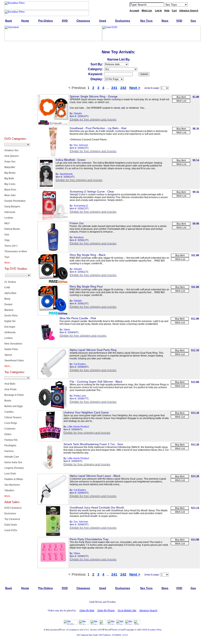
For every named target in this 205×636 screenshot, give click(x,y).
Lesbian (8, 217)
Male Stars (15, 119)
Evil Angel (9, 326)
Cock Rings (10, 423)
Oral (6, 234)
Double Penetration (15, 201)
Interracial (9, 212)
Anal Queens (11, 156)
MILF (7, 223)
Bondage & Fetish (14, 395)
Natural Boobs (12, 229)
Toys (6, 257)
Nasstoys (79, 237)
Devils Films (11, 315)
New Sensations (13, 343)
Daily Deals (10, 524)
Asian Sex (9, 161)
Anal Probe (10, 389)
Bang (7, 298)
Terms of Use (118, 630)
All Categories (15, 89)
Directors (15, 130)
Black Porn (10, 189)
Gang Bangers (12, 206)
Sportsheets (66, 174)
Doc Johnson (81, 145)
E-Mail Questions (51, 630)
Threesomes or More (15, 251)
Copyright (130, 630)
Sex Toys (15, 79)
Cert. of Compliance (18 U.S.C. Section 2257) (82, 630)
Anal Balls (9, 383)
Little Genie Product (78, 426)
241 (114, 88)
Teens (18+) (10, 245)
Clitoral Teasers (12, 417)
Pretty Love (80, 395)
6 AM (7, 287)
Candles (9, 411)
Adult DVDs (15, 49)
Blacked (8, 310)
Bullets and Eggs (13, 406)
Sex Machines (12, 484)
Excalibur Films (154, 630)
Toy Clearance (12, 519)
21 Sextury (10, 282)
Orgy (7, 240)
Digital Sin (10, 321)
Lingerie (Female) (14, 468)
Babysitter (9, 167)
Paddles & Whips (13, 479)
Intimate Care (11, 456)
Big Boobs (10, 172)
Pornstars (15, 109)
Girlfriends (10, 332)
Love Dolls (10, 473)
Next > (134, 88)
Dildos (7, 434)
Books (7, 400)
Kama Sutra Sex (13, 462)
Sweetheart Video (14, 360)
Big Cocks (9, 184)
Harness (9, 451)
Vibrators (9, 490)
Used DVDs (15, 69)
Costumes (9, 428)
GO (193, 4)
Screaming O (81, 205)
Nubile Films (11, 349)
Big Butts (9, 178)
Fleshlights (10, 445)
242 (123, 88)
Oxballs (78, 113)
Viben (67, 329)
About (107, 630)
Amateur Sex (11, 150)
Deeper (8, 304)
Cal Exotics (80, 364)
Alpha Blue (10, 293)
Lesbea (8, 338)
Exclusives (15, 59)
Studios (15, 99)
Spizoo (8, 354)
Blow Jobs (10, 195)
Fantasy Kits (11, 440)
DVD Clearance (13, 507)
